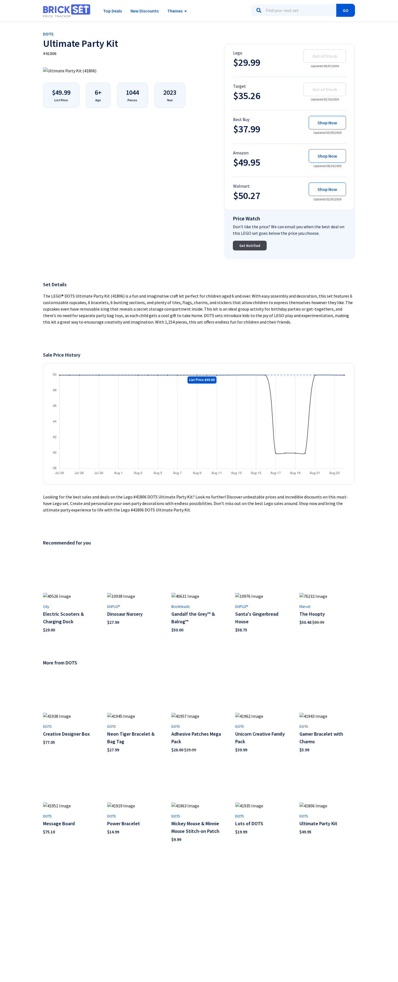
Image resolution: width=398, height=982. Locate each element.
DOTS (48, 34)
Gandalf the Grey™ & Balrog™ (193, 618)
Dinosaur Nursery (125, 614)
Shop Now (327, 122)
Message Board (59, 823)
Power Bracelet (123, 823)
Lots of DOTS (249, 823)
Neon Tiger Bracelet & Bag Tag (131, 738)
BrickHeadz (180, 606)
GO (345, 10)
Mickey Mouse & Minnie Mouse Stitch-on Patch (195, 827)
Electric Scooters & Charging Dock (63, 618)
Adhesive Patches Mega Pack (196, 738)
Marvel (304, 606)
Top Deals (112, 11)
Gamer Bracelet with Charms (321, 738)
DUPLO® (113, 606)
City (46, 606)
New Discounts (145, 11)
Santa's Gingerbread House (256, 618)
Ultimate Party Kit (318, 823)
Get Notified (249, 245)
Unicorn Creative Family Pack (260, 738)
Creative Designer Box (66, 734)
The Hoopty (312, 614)
